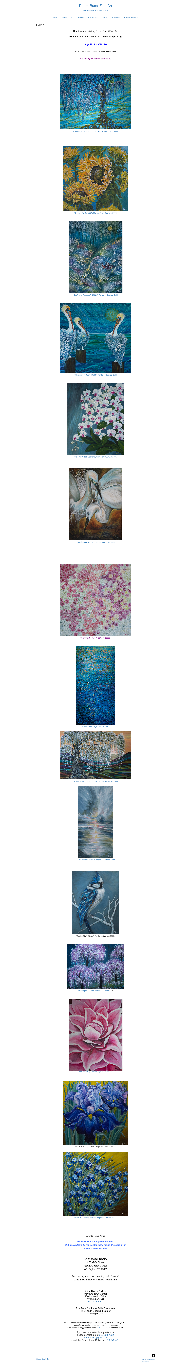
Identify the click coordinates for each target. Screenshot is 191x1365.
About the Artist (93, 17)
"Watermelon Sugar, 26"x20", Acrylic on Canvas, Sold (95, 1072)
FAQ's (72, 17)
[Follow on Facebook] (153, 1356)
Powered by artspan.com (148, 1359)
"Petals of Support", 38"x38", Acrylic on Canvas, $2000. (95, 1217)
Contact (104, 17)
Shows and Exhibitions (130, 17)
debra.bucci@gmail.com (95, 1337)
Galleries (64, 17)
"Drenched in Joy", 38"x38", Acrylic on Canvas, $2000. (95, 213)
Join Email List (115, 17)
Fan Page (81, 17)
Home (55, 17)
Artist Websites (145, 1361)
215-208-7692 (102, 1328)
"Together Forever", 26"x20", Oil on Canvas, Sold (95, 542)
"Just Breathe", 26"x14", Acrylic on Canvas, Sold (95, 860)
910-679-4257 (95, 1301)
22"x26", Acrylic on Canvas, (99, 991)
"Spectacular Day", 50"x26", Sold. (95, 727)
